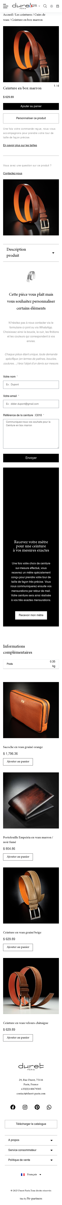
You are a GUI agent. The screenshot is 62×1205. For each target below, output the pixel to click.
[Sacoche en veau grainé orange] (31, 710)
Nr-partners (34, 1198)
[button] (34, 6)
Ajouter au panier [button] (18, 761)
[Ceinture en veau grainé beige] (31, 895)
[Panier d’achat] (57, 6)
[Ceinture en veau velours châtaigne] (31, 986)
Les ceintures (23, 14)
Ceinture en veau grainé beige (22, 932)
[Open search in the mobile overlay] (45, 6)
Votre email (10, 396)
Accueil (8, 14)
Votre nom (9, 377)
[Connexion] (51, 6)
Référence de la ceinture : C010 (23, 415)
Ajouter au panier (31, 106)
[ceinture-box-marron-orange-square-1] (31, 54)
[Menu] (5, 6)
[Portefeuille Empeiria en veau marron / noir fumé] (31, 800)
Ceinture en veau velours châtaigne (25, 1023)
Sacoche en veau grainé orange (23, 747)
